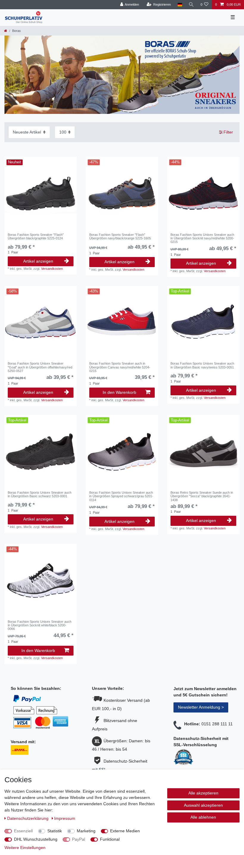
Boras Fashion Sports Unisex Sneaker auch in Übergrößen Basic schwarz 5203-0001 (39, 494)
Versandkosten (52, 268)
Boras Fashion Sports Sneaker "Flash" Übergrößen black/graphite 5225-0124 (36, 236)
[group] (203, 451)
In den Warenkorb (119, 392)
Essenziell (23, 830)
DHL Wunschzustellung (35, 839)
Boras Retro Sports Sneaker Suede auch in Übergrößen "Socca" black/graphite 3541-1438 (202, 496)
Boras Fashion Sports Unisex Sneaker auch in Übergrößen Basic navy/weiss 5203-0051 (202, 365)
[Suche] (191, 4)
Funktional (110, 839)
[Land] (179, 4)
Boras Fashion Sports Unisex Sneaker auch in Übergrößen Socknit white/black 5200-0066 (39, 625)
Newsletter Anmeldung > (201, 707)
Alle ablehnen (203, 817)
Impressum (64, 818)
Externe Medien (125, 830)
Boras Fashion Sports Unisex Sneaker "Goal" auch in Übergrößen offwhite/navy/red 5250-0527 (40, 367)
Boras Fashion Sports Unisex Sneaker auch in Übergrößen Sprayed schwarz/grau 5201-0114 (121, 496)
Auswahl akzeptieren (203, 805)
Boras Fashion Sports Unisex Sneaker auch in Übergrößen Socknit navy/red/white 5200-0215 (202, 238)
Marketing (86, 830)
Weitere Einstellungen (25, 847)
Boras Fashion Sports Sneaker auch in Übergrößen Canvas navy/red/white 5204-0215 (119, 367)
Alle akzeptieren (203, 793)
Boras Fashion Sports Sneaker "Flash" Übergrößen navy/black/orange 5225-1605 (120, 236)
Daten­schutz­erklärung (28, 818)
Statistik (54, 830)
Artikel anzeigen (38, 261)
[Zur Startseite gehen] (5, 30)
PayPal (78, 839)
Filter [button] (228, 132)
